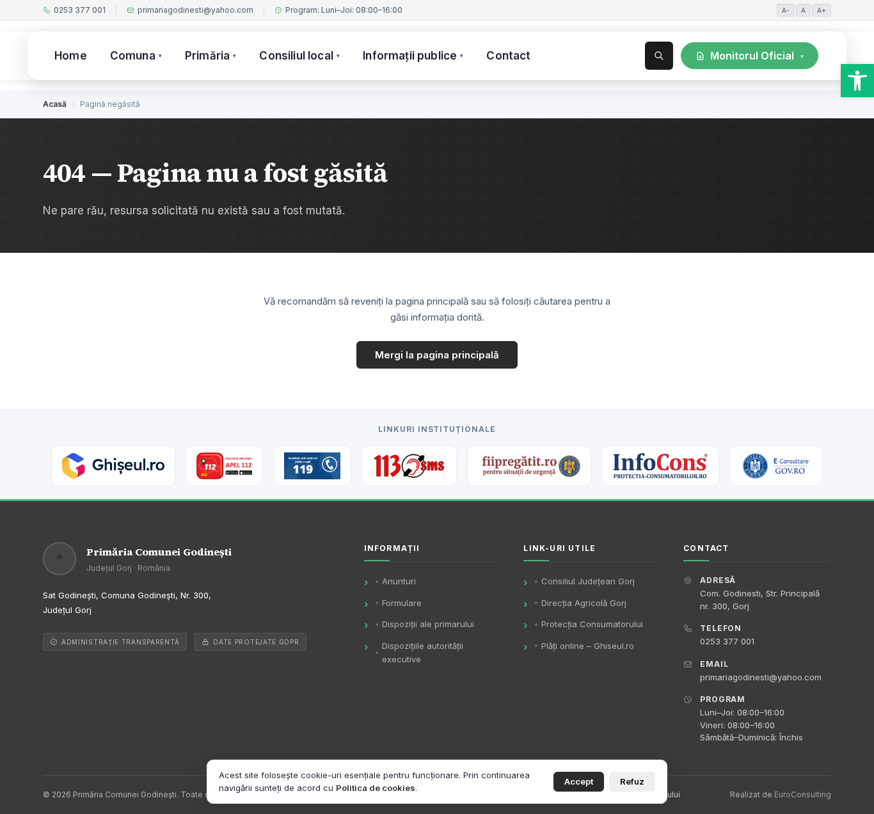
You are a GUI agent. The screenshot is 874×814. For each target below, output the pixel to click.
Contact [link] (508, 55)
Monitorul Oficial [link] (757, 55)
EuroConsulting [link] (802, 794)
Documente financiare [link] (738, 174)
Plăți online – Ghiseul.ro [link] (587, 646)
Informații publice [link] (413, 55)
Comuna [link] (136, 55)
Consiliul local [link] (299, 55)
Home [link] (70, 55)
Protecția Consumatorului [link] (592, 624)
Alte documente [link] (770, 201)
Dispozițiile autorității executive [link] (770, 147)
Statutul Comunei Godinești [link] (749, 93)
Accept (578, 781)
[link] (857, 80)
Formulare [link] (402, 603)
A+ (821, 10)
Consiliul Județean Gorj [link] (588, 581)
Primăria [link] (211, 55)
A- (786, 10)
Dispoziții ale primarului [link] (428, 624)
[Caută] (659, 56)
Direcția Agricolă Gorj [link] (583, 603)
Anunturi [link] (399, 581)
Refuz (632, 781)
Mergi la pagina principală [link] (437, 355)
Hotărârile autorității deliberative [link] (770, 120)
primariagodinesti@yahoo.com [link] (195, 10)
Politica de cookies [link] (375, 788)
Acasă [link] (55, 104)
